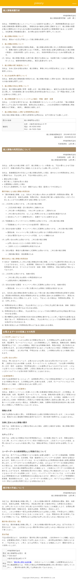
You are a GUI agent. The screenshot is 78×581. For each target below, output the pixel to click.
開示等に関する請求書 (22, 562)
